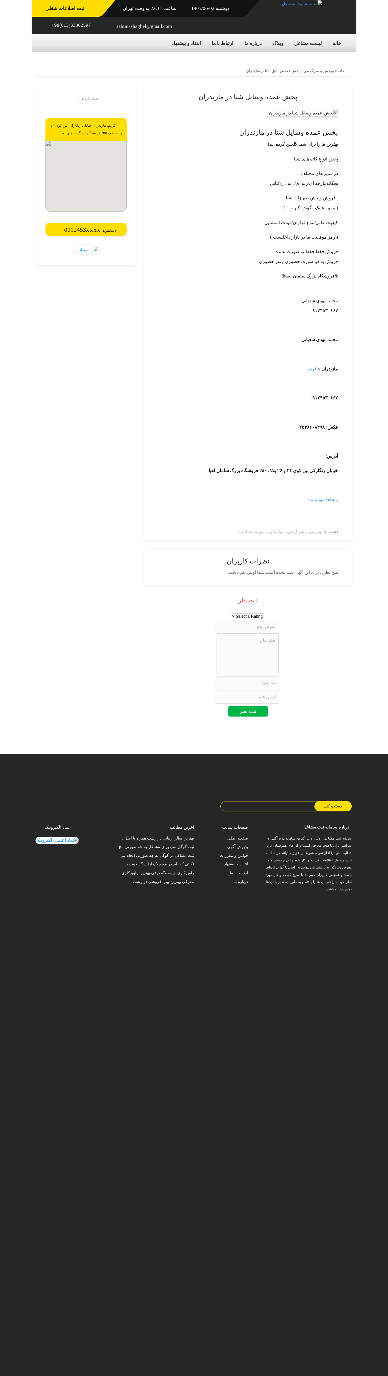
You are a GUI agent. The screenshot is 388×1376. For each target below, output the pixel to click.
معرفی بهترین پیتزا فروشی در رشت (163, 882)
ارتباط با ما (222, 43)
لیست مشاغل (308, 43)
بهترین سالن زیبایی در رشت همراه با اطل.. (158, 838)
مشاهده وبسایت (323, 499)
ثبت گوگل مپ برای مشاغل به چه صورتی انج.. (155, 847)
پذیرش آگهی (237, 847)
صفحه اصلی (237, 838)
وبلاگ (278, 43)
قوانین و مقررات (234, 855)
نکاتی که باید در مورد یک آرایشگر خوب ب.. (158, 864)
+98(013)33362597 (71, 25)
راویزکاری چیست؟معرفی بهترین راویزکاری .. (156, 873)
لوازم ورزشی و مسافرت (260, 531)
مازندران (99, 125)
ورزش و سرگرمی (318, 71)
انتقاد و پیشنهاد (186, 43)
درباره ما (253, 43)
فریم (312, 368)
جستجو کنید (333, 806)
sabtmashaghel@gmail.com (144, 26)
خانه (337, 43)
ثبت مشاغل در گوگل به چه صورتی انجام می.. (155, 855)
